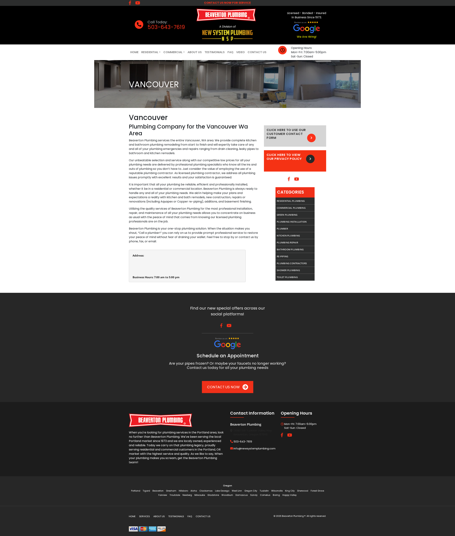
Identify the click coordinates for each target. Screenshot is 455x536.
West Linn (237, 490)
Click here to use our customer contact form (286, 134)
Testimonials (215, 52)
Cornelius (265, 495)
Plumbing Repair (287, 242)
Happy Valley (289, 495)
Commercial (173, 52)
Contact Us (257, 52)
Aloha (194, 490)
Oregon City (250, 490)
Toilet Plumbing (287, 277)
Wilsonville (277, 490)
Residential (149, 52)
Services (144, 516)
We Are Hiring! (307, 37)
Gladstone (213, 495)
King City (290, 490)
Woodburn (227, 495)
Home (134, 52)
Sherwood (302, 490)
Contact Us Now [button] (224, 387)
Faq (230, 52)
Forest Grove (317, 490)
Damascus (241, 495)
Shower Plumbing (288, 270)
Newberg (187, 495)
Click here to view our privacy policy (284, 157)
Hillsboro (183, 490)
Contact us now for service (227, 3)
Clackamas (206, 490)
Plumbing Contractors (292, 263)
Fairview (162, 495)
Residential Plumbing (291, 200)
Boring (276, 495)
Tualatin (264, 490)
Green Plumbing (287, 214)
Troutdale (175, 495)
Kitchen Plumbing (288, 235)
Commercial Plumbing (291, 207)
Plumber (282, 228)
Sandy (254, 495)
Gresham (171, 490)
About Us (195, 52)
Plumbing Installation (292, 221)
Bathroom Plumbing (290, 249)
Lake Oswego (222, 490)
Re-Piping (282, 256)
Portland (135, 490)
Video (240, 52)
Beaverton (158, 490)
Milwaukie (199, 495)
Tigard (146, 490)
